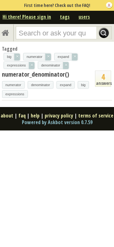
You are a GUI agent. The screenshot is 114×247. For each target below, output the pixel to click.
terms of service (95, 115)
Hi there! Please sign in (27, 16)
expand (65, 85)
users (84, 16)
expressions (14, 94)
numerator (13, 85)
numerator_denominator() (35, 74)
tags (65, 16)
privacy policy (59, 115)
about (7, 115)
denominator (40, 85)
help (35, 115)
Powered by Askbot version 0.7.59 (57, 122)
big (83, 85)
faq (22, 115)
